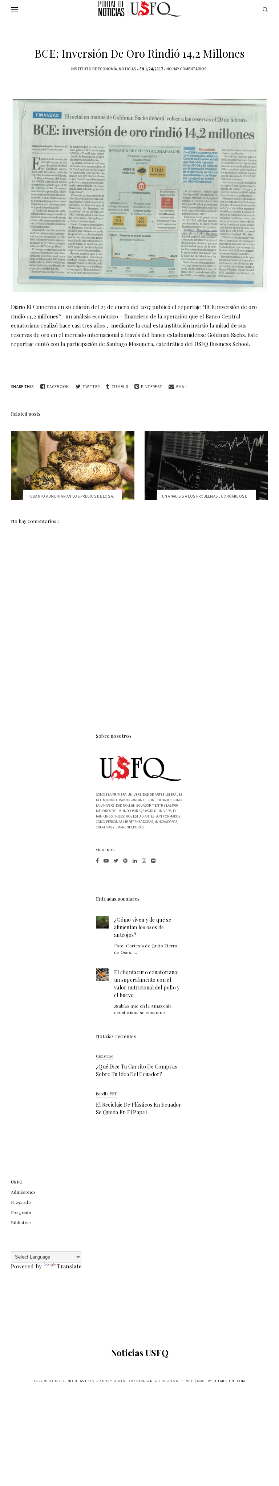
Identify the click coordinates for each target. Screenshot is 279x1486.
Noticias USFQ (140, 1352)
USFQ (17, 1182)
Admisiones (23, 1192)
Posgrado (21, 1212)
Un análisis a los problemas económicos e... (206, 496)
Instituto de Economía (94, 68)
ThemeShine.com (229, 1381)
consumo (104, 1056)
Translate (69, 1266)
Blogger (144, 1381)
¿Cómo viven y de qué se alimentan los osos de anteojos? (142, 927)
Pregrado (21, 1202)
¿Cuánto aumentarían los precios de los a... (73, 496)
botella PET (106, 1093)
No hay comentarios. (187, 68)
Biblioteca (21, 1222)
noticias (127, 68)
